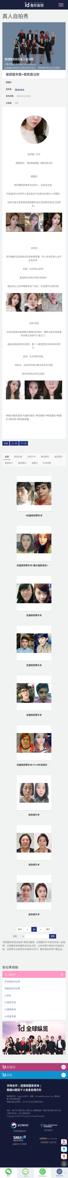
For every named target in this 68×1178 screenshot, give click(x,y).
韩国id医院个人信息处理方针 (24, 1090)
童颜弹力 (9, 462)
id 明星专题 (10, 1016)
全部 (7, 456)
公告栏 (8, 995)
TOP (64, 1164)
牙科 (9, 1075)
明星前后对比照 (12, 988)
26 (34, 929)
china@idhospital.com (44, 1096)
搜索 (53, 936)
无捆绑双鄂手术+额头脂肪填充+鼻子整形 (37, 565)
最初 (20, 929)
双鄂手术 (32, 456)
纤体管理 (47, 462)
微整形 (35, 462)
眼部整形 (58, 456)
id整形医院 (34, 5)
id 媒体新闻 (10, 1009)
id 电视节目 (10, 1002)
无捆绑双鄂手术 (34, 615)
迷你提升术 (34, 814)
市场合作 (12, 1085)
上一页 (14, 443)
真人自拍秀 (10, 974)
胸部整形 (22, 462)
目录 (6, 443)
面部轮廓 (18, 456)
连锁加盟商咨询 (29, 1085)
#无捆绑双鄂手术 (34, 515)
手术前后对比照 (12, 981)
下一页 (23, 443)
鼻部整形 (45, 456)
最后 (48, 929)
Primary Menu (61, 4)
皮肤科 (11, 1067)
